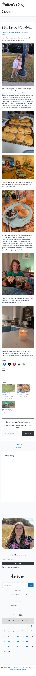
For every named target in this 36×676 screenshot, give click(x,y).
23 (4, 646)
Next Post (18, 447)
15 (32, 636)
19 (18, 641)
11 (13, 636)
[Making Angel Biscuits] (8, 388)
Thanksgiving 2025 (23, 392)
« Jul (17, 659)
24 (9, 646)
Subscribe (28, 433)
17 (9, 641)
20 (22, 641)
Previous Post (18, 444)
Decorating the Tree (8, 409)
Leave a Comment (8, 32)
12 (18, 636)
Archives (18, 602)
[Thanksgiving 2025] (23, 388)
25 (13, 646)
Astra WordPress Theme (18, 669)
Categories (18, 591)
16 (4, 641)
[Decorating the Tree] (8, 404)
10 (9, 636)
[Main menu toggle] (32, 8)
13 (22, 636)
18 (13, 641)
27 (22, 646)
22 (32, 641)
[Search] (30, 585)
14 (27, 636)
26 (18, 646)
